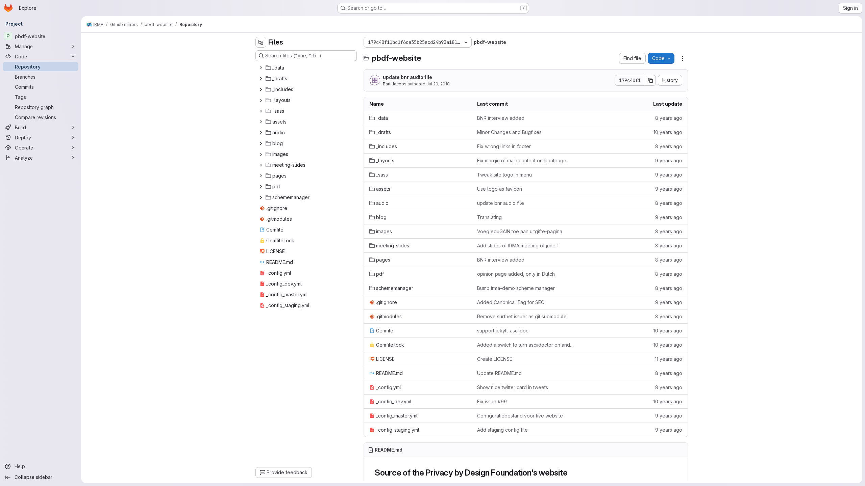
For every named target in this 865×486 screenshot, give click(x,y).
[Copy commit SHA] (650, 80)
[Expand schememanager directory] (261, 197)
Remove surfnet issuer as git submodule (522, 316)
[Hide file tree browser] (260, 42)
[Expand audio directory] (261, 133)
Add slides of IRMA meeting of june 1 (518, 245)
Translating (489, 217)
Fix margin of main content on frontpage (521, 160)
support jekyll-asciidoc (502, 330)
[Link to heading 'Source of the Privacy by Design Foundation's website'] (572, 473)
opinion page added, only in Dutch (516, 274)
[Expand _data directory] (261, 68)
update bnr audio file (407, 77)
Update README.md (499, 373)
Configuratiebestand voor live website (520, 415)
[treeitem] (307, 67)
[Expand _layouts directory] (261, 100)
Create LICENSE (494, 359)
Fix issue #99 (492, 401)
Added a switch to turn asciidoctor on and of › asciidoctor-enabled (525, 345)
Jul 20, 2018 (438, 83)
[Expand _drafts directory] (261, 79)
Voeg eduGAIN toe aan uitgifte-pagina (519, 231)
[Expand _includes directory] (261, 89)
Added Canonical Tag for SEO (511, 302)
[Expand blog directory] (261, 143)
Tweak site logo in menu (504, 175)
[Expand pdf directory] (261, 187)
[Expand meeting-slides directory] (261, 165)
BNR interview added (500, 118)
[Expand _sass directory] (261, 111)
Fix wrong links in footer (504, 146)
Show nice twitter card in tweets (512, 387)
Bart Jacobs (394, 83)
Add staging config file (502, 430)
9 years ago (668, 160)
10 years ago (667, 132)
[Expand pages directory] (261, 176)
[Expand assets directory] (261, 122)
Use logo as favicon (499, 189)
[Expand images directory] (261, 154)
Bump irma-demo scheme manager (516, 288)
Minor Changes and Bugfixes (509, 132)
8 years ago (668, 118)
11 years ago (668, 359)
